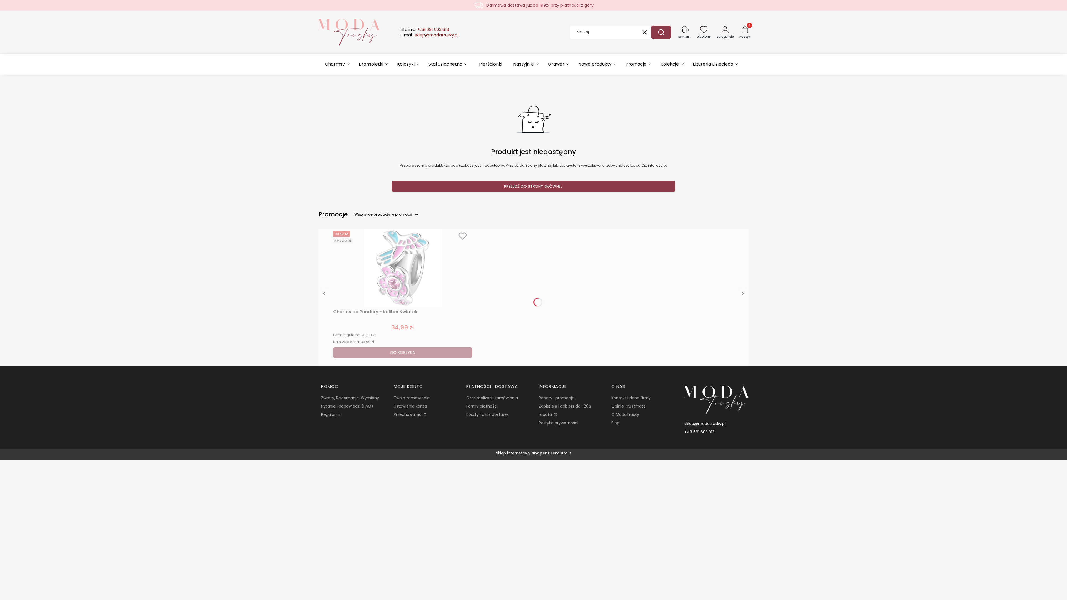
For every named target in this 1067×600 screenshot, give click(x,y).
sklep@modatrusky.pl (705, 423)
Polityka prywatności (558, 423)
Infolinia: (424, 29)
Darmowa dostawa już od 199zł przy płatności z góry (540, 5)
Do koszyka (402, 352)
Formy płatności (482, 406)
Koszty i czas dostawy (487, 414)
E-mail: (429, 35)
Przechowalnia (408, 414)
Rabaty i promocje (556, 398)
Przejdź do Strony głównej (533, 186)
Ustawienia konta (410, 406)
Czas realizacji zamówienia (492, 398)
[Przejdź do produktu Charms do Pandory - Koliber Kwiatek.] (402, 268)
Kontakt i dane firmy (631, 398)
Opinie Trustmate (628, 406)
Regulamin (331, 414)
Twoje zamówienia (412, 398)
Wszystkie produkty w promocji (383, 214)
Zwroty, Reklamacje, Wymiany (350, 398)
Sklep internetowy (531, 453)
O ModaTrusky (625, 414)
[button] (661, 32)
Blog (615, 423)
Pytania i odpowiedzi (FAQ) (347, 406)
